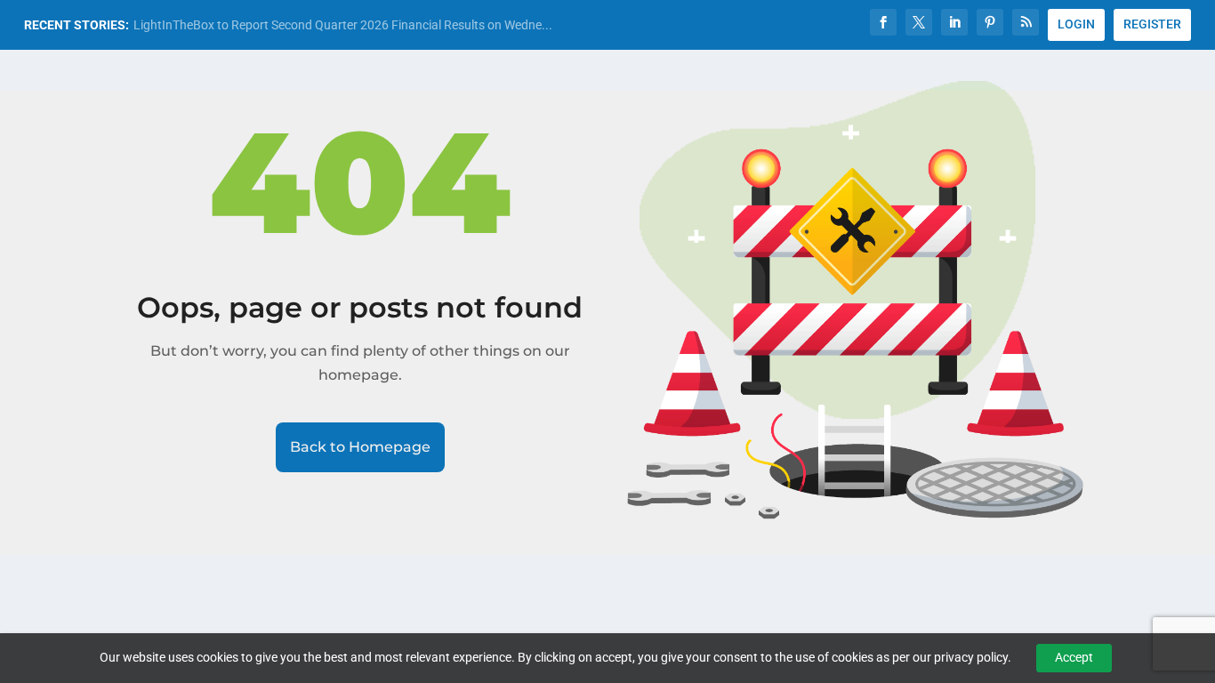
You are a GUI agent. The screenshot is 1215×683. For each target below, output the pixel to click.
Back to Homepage (360, 446)
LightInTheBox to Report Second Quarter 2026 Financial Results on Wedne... (342, 25)
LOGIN (1076, 24)
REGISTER (1152, 24)
